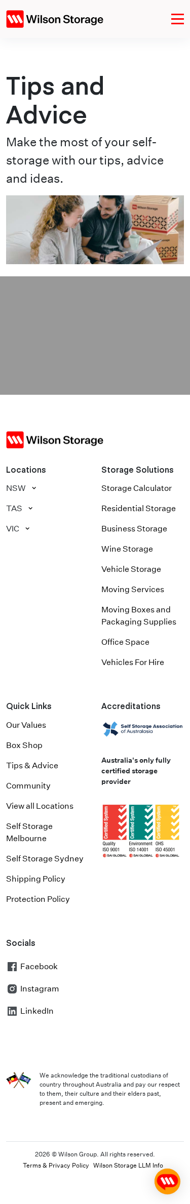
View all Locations (39, 806)
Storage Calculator (136, 488)
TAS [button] (14, 508)
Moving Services (132, 589)
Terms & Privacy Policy (56, 1165)
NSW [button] (16, 488)
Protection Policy (38, 899)
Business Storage (134, 528)
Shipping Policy (35, 879)
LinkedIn (37, 1011)
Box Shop (24, 745)
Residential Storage (138, 508)
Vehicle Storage (131, 569)
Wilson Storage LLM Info (128, 1165)
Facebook (39, 966)
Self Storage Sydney (45, 858)
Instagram (39, 988)
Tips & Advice (32, 765)
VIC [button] (12, 528)
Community (28, 786)
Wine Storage (127, 549)
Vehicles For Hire (132, 662)
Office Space (125, 642)
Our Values (26, 725)
